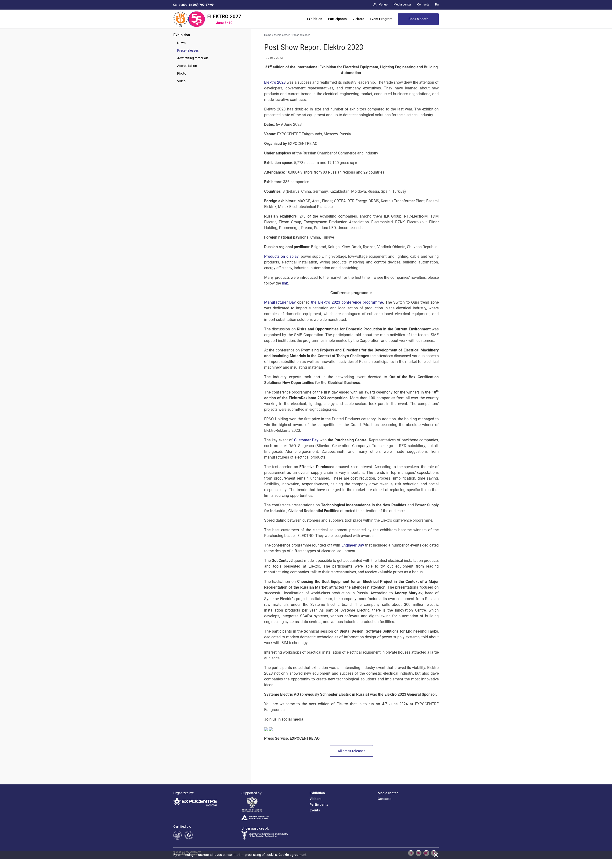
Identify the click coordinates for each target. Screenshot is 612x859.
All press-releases (351, 751)
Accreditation (187, 66)
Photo (181, 73)
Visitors (358, 19)
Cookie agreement (292, 855)
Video (181, 81)
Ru (437, 4)
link (285, 283)
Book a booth (418, 19)
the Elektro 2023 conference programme (347, 302)
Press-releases (188, 50)
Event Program (381, 19)
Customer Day (306, 440)
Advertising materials (192, 58)
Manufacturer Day (280, 302)
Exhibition (314, 19)
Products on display (281, 256)
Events (315, 810)
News (181, 43)
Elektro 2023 (275, 82)
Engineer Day (352, 545)
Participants (337, 19)
